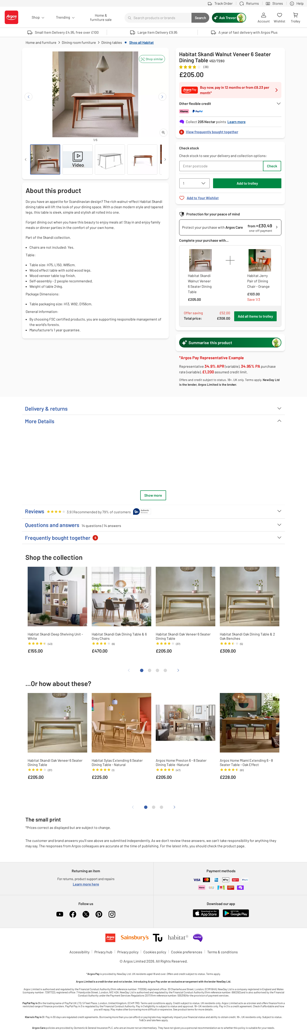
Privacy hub (103, 952)
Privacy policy (127, 952)
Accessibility (79, 952)
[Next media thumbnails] (165, 159)
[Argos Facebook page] (72, 914)
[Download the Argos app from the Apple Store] (206, 916)
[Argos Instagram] (112, 914)
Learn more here (86, 884)
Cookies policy (154, 952)
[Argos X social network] (85, 914)
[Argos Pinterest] (98, 914)
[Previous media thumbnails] (25, 159)
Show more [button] (153, 495)
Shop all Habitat (141, 42)
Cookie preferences (186, 952)
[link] (230, 131)
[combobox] (158, 18)
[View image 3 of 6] (110, 159)
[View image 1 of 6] (45, 159)
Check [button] (272, 166)
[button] (152, 59)
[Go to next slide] (162, 97)
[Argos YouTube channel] (59, 914)
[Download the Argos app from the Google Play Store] (236, 916)
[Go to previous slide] (28, 97)
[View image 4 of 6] (142, 159)
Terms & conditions (222, 952)
